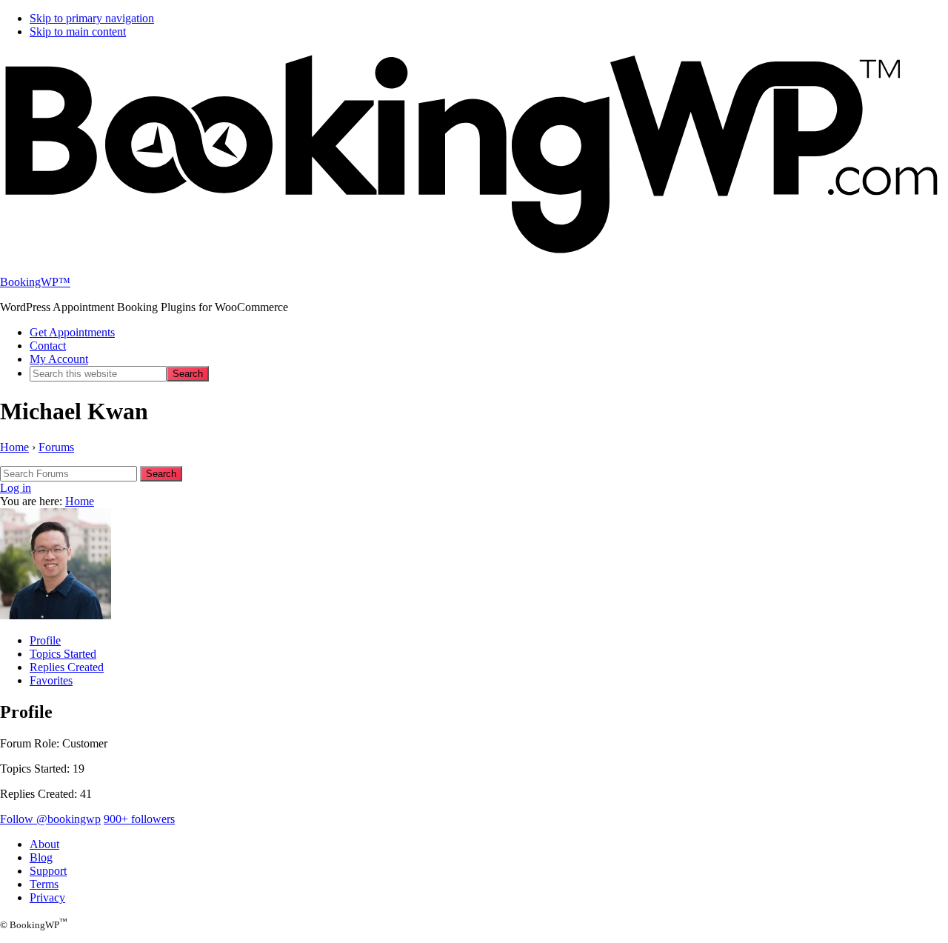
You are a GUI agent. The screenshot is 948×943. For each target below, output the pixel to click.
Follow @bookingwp (50, 819)
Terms (44, 884)
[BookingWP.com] (474, 256)
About (44, 844)
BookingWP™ (35, 282)
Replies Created (67, 667)
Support (48, 870)
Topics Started (63, 653)
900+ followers (139, 819)
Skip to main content (78, 31)
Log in (15, 488)
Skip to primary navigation (92, 18)
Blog (41, 857)
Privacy (47, 897)
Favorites (51, 680)
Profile (45, 640)
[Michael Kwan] (55, 615)
